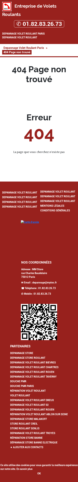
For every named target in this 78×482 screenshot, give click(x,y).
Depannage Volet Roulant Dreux (32, 400)
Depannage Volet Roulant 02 (29, 404)
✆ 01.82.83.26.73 (39, 23)
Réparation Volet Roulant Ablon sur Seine (39, 414)
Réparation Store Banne (26, 437)
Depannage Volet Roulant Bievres (33, 362)
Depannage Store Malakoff (28, 419)
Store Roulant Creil (24, 423)
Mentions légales (52, 205)
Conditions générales (55, 210)
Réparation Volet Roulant (28, 390)
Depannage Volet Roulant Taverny (33, 376)
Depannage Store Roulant (27, 357)
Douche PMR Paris (22, 386)
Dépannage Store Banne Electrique (34, 442)
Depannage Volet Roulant (19, 37)
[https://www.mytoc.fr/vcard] (39, 322)
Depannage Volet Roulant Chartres (34, 367)
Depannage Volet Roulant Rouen (32, 372)
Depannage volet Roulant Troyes (32, 433)
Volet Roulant (20, 395)
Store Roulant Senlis (25, 428)
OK (39, 473)
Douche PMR (18, 381)
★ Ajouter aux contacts (26, 447)
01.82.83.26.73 (47, 288)
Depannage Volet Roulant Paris (23, 33)
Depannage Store (21, 353)
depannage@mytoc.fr (44, 282)
